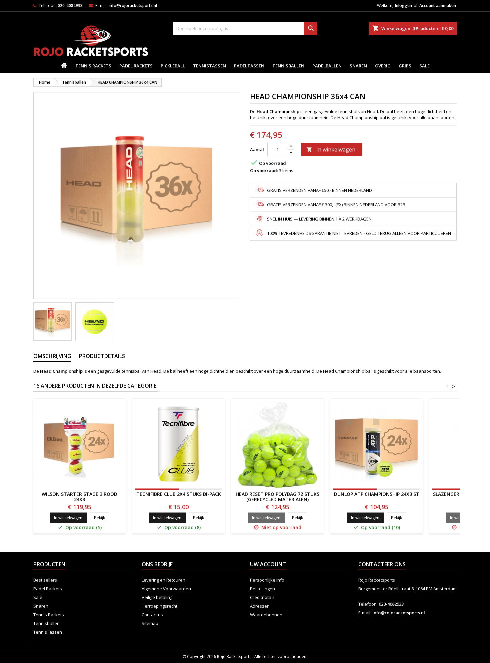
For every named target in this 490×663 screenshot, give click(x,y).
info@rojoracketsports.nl (133, 5)
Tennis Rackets (93, 66)
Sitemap (150, 623)
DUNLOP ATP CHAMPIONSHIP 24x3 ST (376, 494)
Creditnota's (262, 597)
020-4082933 (70, 5)
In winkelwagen (330, 149)
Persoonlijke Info (267, 580)
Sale (424, 66)
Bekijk (101, 518)
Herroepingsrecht (159, 606)
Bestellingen (262, 589)
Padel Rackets (136, 66)
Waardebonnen (266, 615)
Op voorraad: (264, 171)
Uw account (268, 564)
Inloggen (403, 5)
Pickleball (173, 66)
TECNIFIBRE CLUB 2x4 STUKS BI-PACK (178, 494)
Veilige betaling (157, 597)
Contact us (152, 615)
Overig (383, 66)
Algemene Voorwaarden (166, 589)
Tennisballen (288, 66)
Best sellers (45, 580)
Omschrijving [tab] (52, 356)
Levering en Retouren (163, 580)
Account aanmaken (437, 5)
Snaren (358, 66)
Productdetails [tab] (102, 356)
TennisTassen (209, 66)
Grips (405, 66)
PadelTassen (249, 66)
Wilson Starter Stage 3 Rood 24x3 (79, 497)
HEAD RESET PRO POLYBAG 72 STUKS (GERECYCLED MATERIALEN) (277, 497)
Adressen (260, 606)
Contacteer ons (382, 564)
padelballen (327, 66)
